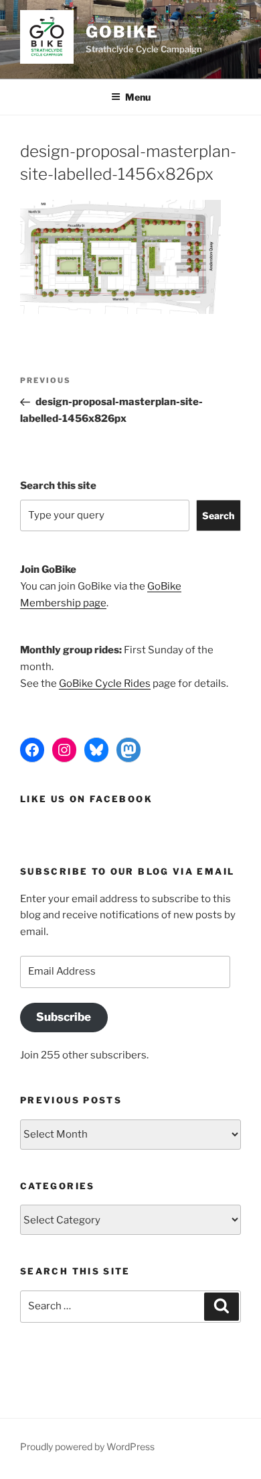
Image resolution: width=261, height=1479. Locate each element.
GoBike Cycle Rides (105, 683)
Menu (138, 97)
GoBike (122, 32)
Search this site (58, 486)
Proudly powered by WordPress (87, 1446)
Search (218, 515)
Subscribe (63, 1017)
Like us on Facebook (86, 798)
